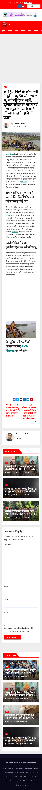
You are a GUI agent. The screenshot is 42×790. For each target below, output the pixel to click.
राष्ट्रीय (10, 31)
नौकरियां (11, 776)
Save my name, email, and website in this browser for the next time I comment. (18, 629)
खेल (29, 31)
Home (4, 768)
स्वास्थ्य (24, 785)
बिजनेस (23, 31)
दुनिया (3, 31)
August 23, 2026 (13, 699)
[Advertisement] (21, 62)
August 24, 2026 (13, 676)
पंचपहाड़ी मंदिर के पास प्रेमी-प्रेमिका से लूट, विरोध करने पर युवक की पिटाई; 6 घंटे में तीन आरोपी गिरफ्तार (20, 469)
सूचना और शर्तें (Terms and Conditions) (27, 781)
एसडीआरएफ (23, 182)
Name (6, 587)
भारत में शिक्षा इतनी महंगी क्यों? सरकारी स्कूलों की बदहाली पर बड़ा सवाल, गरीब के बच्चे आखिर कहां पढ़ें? (20, 673)
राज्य (16, 31)
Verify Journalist (19, 772)
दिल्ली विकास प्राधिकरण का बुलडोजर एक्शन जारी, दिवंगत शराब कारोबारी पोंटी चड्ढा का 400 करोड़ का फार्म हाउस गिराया (28, 412)
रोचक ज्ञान (12, 781)
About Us (10, 768)
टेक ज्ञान (35, 772)
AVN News (10, 154)
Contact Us (28, 768)
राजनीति (36, 31)
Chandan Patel (19, 124)
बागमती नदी (15, 232)
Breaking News (19, 768)
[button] (38, 24)
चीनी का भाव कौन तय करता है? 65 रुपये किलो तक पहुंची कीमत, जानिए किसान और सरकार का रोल (19, 718)
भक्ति (21, 776)
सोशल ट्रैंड (18, 785)
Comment (8, 544)
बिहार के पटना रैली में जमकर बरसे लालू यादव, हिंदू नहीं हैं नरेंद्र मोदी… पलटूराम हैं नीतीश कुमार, (13, 410)
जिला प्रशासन (10, 215)
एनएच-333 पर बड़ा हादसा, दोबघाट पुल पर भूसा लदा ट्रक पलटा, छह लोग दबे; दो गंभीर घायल (20, 491)
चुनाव (30, 772)
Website (6, 612)
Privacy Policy (8, 772)
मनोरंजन (26, 776)
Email (6, 599)
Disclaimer (36, 768)
